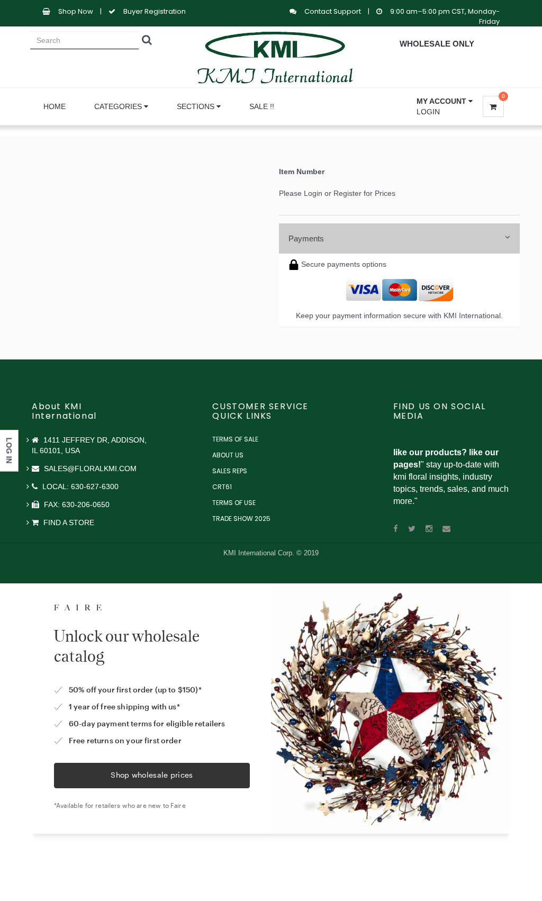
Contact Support (333, 11)
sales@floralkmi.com (89, 468)
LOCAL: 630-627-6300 (79, 486)
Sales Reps (229, 470)
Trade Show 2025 (241, 518)
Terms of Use (234, 502)
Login (428, 111)
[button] (445, 101)
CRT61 (222, 486)
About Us (227, 454)
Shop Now (75, 11)
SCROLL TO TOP (516, 389)
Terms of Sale (235, 439)
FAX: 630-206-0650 (76, 504)
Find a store (67, 522)
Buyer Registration (154, 11)
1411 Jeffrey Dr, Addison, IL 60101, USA (89, 445)
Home (54, 106)
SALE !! (261, 106)
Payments (306, 238)
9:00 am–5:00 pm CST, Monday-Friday (445, 16)
